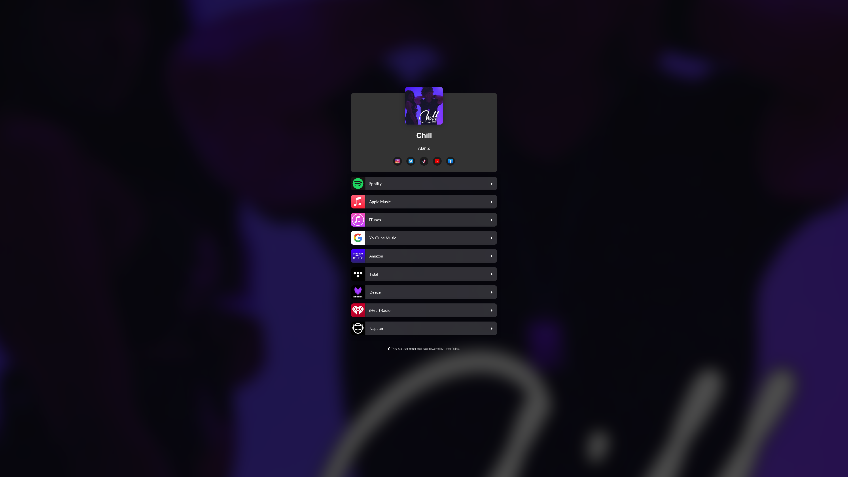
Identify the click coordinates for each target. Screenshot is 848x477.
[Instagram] (397, 161)
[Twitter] (410, 161)
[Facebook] (450, 161)
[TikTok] (424, 161)
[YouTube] (437, 161)
